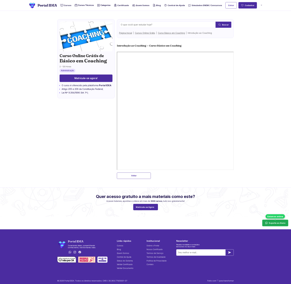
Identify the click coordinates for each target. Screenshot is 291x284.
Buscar (225, 25)
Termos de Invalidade (156, 257)
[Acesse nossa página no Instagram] (75, 252)
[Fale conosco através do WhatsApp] (70, 252)
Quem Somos (142, 5)
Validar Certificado (125, 264)
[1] (230, 252)
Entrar (231, 5)
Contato (150, 264)
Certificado (123, 5)
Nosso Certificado (155, 249)
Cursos (67, 5)
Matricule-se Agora (145, 207)
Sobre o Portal (153, 245)
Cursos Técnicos (86, 5)
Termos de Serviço (155, 253)
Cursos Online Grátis (145, 33)
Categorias (105, 5)
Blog (158, 5)
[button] (261, 5)
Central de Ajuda (176, 5)
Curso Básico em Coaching (171, 33)
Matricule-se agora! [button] (85, 78)
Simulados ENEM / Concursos (207, 5)
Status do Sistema (125, 261)
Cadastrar (249, 5)
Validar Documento (125, 268)
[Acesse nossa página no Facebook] (80, 252)
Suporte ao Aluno (277, 223)
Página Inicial (125, 33)
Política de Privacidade (157, 261)
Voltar (134, 175)
